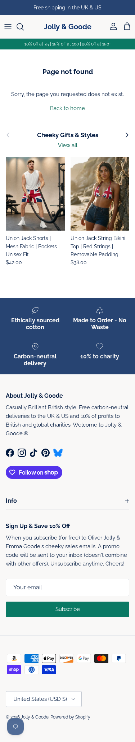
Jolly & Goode (35, 717)
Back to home (67, 108)
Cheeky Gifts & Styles (67, 135)
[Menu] (8, 27)
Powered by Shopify (70, 717)
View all (67, 145)
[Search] (24, 27)
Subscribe (67, 609)
